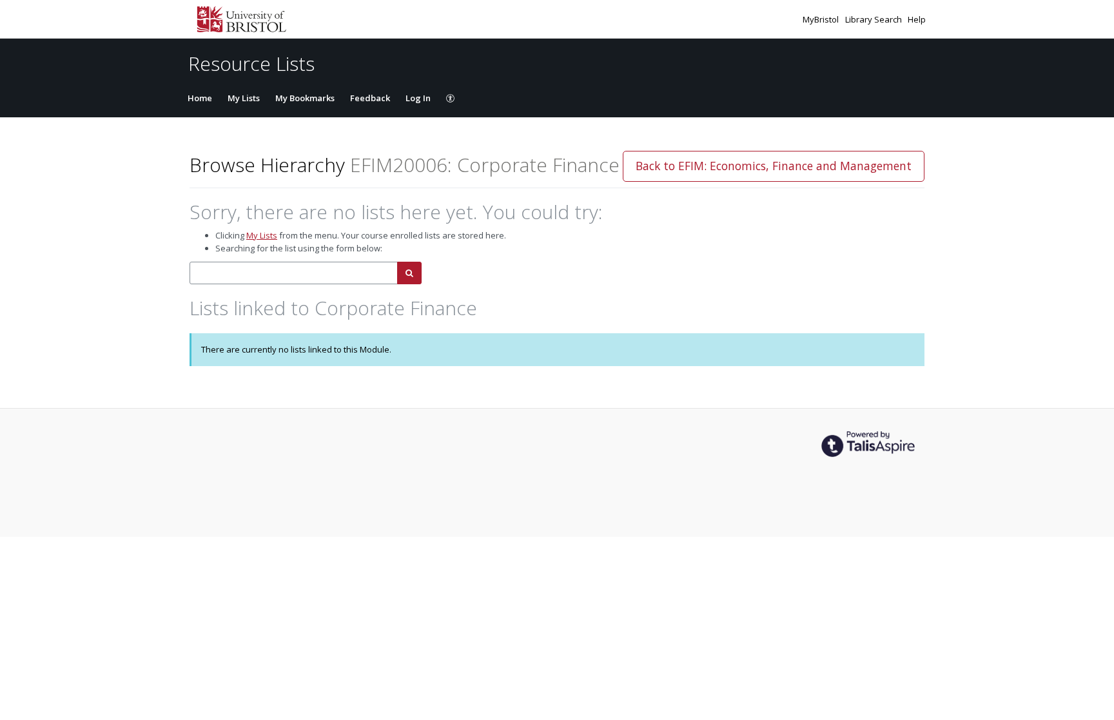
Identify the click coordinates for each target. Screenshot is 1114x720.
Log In (418, 98)
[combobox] (294, 273)
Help (917, 19)
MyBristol (822, 19)
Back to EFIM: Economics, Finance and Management (774, 165)
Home (200, 98)
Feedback (370, 98)
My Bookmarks (305, 98)
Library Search (874, 19)
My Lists (244, 98)
